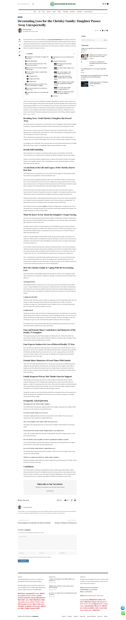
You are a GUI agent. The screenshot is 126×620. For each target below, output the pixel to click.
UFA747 (86, 604)
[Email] (103, 30)
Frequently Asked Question (59, 61)
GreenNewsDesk (35, 616)
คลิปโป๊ (38, 608)
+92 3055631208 (88, 592)
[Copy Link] (105, 30)
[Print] (107, 30)
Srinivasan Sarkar (27, 29)
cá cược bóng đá (84, 599)
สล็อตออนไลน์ (93, 599)
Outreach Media (93, 589)
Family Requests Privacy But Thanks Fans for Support (62, 57)
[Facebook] (103, 4)
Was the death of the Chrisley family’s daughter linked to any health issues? (63, 77)
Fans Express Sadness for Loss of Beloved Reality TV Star (36, 88)
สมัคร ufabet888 (22, 604)
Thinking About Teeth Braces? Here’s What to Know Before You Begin (98, 55)
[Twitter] (105, 4)
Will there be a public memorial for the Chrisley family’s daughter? (64, 92)
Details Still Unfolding (32, 61)
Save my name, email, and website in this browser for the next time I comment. (35, 557)
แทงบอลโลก (21, 606)
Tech (83, 72)
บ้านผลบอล (28, 606)
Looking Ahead (32, 81)
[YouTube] (107, 4)
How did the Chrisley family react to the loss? (64, 68)
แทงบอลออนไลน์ (30, 593)
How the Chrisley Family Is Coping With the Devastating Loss (36, 72)
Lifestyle (84, 79)
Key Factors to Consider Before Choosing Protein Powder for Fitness (98, 62)
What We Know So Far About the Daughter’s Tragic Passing (36, 68)
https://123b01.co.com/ (86, 610)
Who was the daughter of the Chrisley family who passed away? (62, 72)
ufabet (37, 593)
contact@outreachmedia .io (91, 587)
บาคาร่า (28, 595)
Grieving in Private (33, 76)
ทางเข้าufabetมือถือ (88, 608)
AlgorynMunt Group (23, 602)
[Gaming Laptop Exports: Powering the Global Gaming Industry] (84, 84)
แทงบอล (23, 595)
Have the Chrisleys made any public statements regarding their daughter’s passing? (64, 83)
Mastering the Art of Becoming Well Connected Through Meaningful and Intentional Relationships (94, 76)
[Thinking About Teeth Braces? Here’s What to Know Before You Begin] (84, 57)
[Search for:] (93, 40)
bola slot (29, 604)
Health (20, 17)
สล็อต (19, 600)
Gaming (92, 85)
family (45, 206)
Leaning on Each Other (34, 79)
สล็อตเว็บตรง (21, 593)
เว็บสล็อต (27, 608)
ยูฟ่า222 (94, 602)
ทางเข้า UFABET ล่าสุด (100, 608)
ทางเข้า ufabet (40, 604)
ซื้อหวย (96, 604)
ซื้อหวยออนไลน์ (40, 598)
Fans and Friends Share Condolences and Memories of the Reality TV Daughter (36, 84)
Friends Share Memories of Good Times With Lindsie (36, 93)
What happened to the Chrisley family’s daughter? (63, 64)
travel (83, 52)
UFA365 (91, 604)
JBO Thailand (100, 602)
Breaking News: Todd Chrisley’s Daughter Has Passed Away (37, 57)
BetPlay (100, 604)
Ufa (100, 606)
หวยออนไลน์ (26, 598)
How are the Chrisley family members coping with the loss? (62, 88)
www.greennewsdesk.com (54, 39)
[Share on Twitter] (100, 30)
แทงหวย (100, 599)
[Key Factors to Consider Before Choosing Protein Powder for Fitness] (84, 64)
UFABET (37, 602)
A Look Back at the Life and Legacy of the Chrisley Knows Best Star (35, 64)
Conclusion (55, 96)
